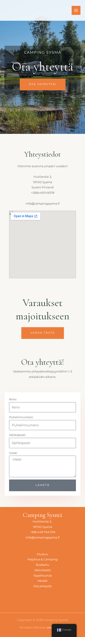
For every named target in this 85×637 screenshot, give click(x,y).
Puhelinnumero (21, 417)
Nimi (13, 399)
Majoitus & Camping (42, 559)
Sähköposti (17, 435)
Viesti (13, 453)
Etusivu (42, 554)
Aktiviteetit (42, 570)
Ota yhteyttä (42, 586)
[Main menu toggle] (76, 10)
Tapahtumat (42, 575)
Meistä (42, 580)
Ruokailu (42, 564)
